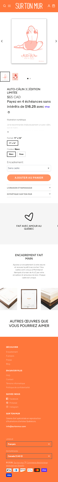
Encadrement (12, 352)
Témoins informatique (15, 383)
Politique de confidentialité (18, 387)
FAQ (8, 375)
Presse (9, 360)
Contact (9, 379)
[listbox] (29, 168)
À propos (10, 356)
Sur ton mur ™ (20, 462)
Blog (8, 364)
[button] (27, 78)
